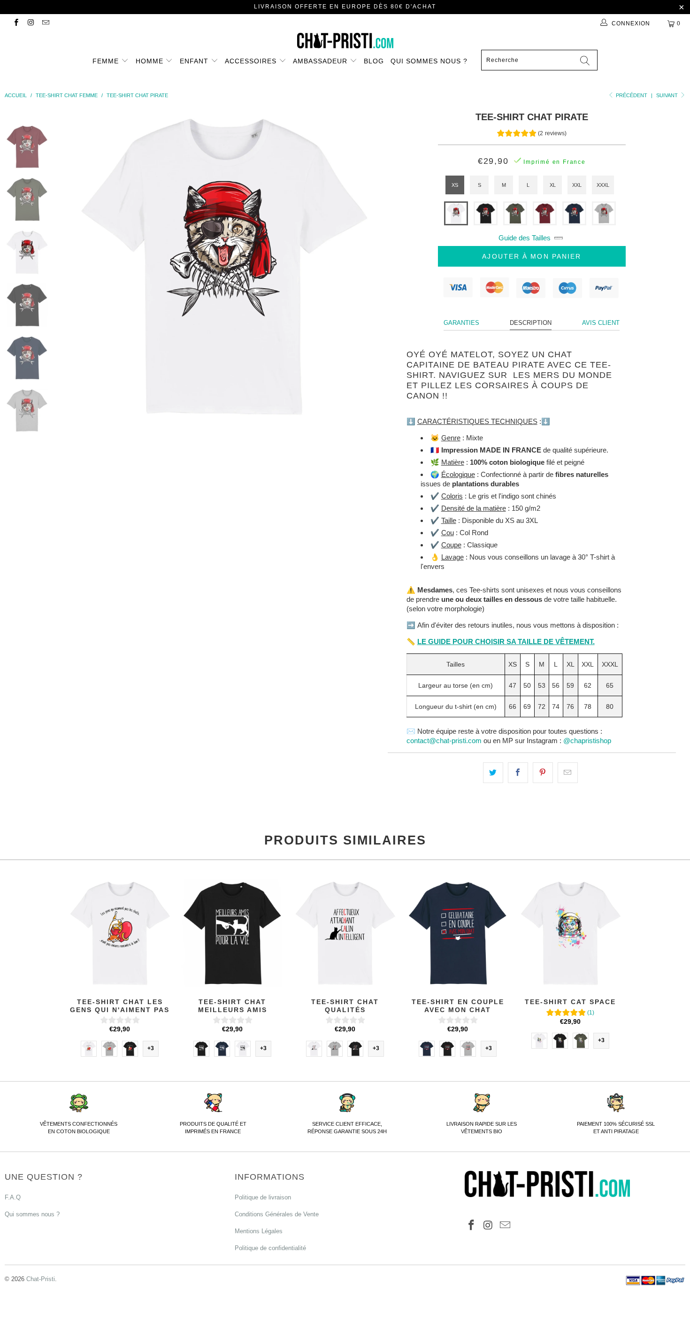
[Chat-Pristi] (345, 40)
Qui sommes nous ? (429, 61)
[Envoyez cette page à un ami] (568, 772)
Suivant (667, 95)
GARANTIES (461, 322)
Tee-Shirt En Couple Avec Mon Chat (458, 933)
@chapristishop (587, 741)
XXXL (603, 185)
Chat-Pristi (40, 1279)
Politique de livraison (263, 1197)
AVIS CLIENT (601, 322)
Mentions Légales (259, 1231)
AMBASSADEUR (321, 61)
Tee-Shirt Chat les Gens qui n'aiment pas (120, 933)
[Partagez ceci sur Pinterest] (543, 772)
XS (455, 185)
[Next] (362, 265)
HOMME (151, 61)
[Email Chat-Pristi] (45, 23)
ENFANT (195, 61)
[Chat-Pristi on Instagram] (30, 23)
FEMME (106, 61)
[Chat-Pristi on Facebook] (16, 23)
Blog (374, 61)
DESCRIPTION (531, 322)
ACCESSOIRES (252, 61)
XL (553, 185)
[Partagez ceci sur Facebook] (518, 772)
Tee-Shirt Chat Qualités (345, 933)
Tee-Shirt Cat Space (570, 933)
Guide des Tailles (524, 238)
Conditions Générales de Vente (277, 1214)
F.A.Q (13, 1197)
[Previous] (85, 265)
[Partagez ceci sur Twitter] (493, 772)
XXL (577, 185)
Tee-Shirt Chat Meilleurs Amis (232, 933)
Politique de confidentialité (270, 1248)
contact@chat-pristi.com (444, 741)
